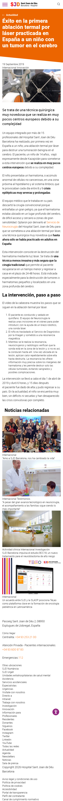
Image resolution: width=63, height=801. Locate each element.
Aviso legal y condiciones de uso (19, 779)
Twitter (6, 736)
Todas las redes (10, 746)
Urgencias (7, 689)
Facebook (7, 729)
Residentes (8, 719)
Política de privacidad (14, 782)
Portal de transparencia (14, 792)
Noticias (6, 760)
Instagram (7, 733)
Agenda (6, 753)
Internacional (9, 67)
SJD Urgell (8, 672)
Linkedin (6, 739)
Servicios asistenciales (14, 682)
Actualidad (12, 15)
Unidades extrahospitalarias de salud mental (26, 675)
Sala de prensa (10, 763)
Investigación (9, 705)
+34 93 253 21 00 (25, 637)
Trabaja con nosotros (13, 702)
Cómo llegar (8, 633)
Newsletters (8, 756)
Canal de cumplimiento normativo (20, 799)
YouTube (7, 743)
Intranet (6, 699)
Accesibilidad (9, 789)
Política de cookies (12, 785)
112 (21, 657)
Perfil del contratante (13, 796)
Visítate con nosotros (13, 692)
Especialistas (9, 685)
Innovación (23, 67)
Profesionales (9, 716)
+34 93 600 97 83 (12, 649)
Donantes (7, 722)
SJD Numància (10, 668)
